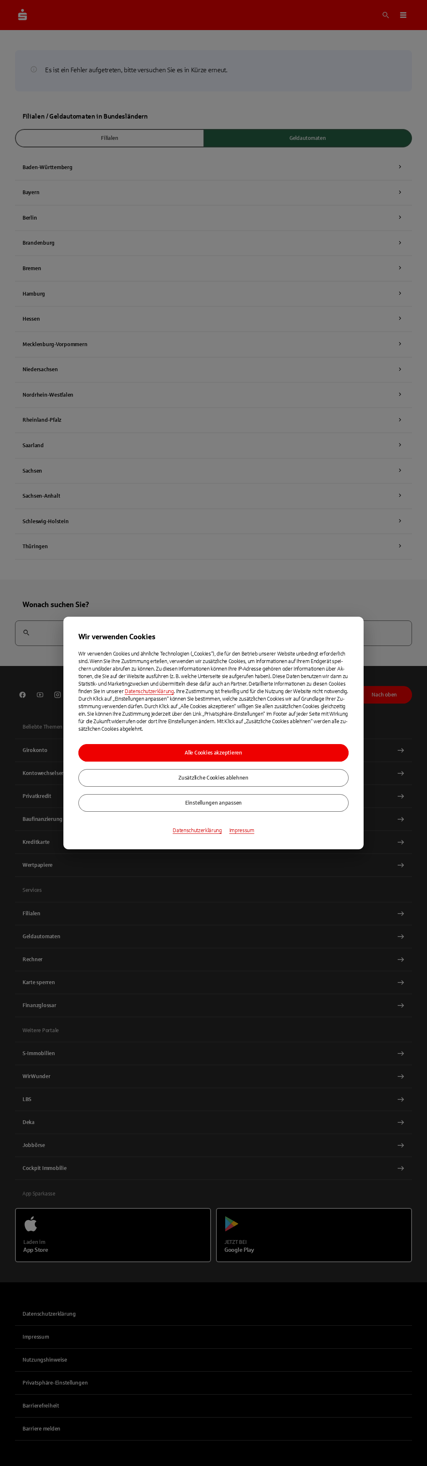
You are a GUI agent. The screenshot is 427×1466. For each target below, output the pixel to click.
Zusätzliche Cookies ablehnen (213, 778)
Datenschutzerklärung (149, 691)
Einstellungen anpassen (213, 803)
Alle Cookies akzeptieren (213, 753)
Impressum (241, 830)
